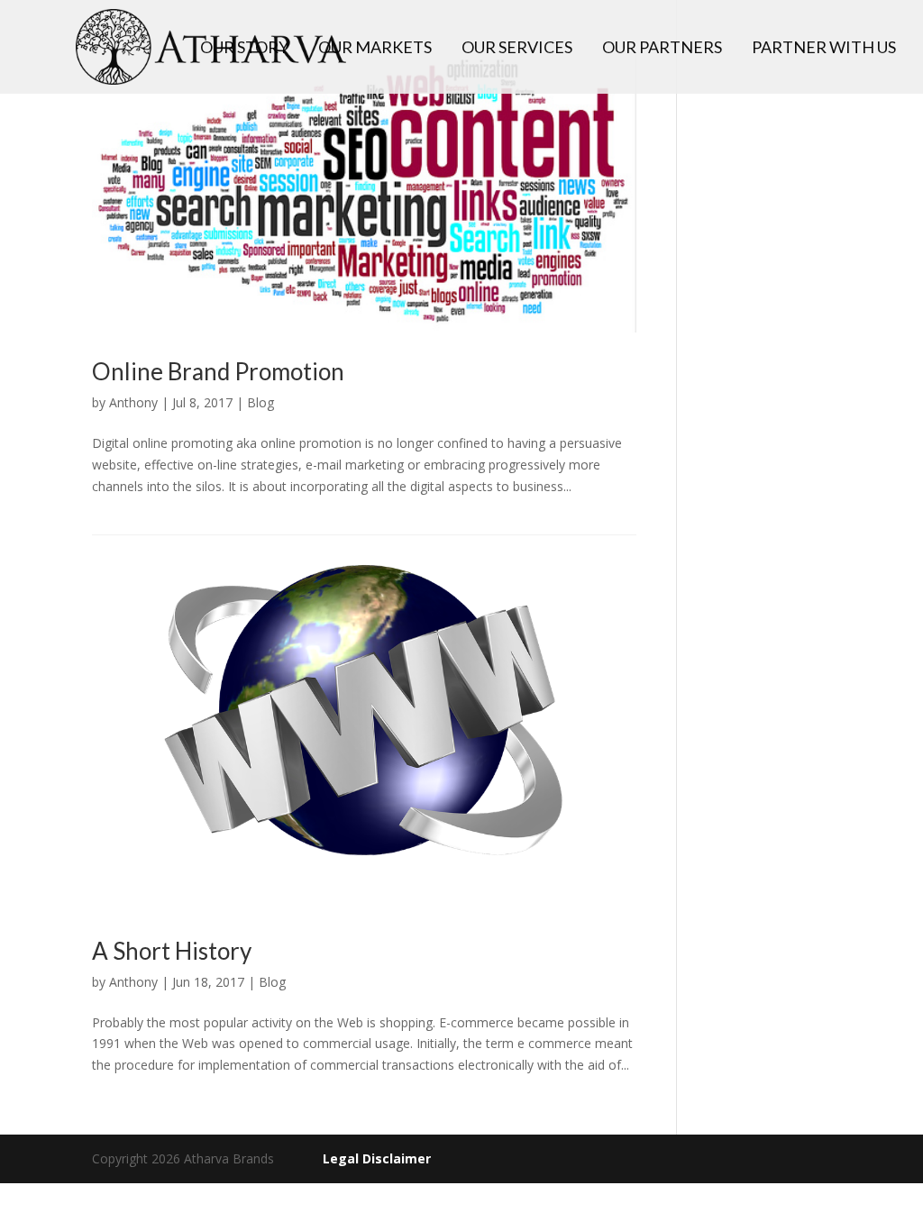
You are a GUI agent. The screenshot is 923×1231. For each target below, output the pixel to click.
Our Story (244, 49)
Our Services (517, 49)
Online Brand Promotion (218, 371)
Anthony (133, 402)
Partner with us (824, 49)
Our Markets (375, 49)
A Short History (171, 950)
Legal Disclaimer (377, 1158)
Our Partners (662, 49)
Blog (260, 402)
